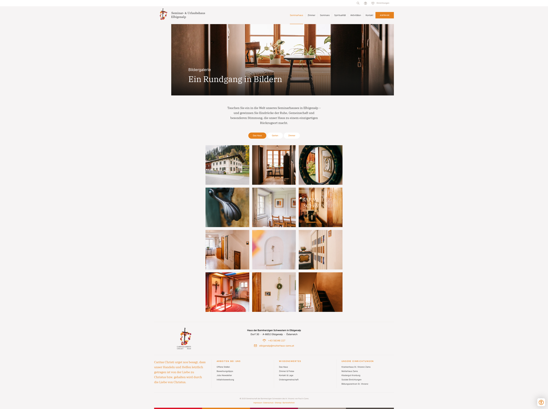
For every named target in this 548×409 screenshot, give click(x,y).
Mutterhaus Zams (350, 371)
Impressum (257, 403)
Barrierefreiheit (289, 403)
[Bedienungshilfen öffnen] (541, 402)
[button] (227, 165)
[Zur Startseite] (183, 15)
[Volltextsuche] (358, 3)
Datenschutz (268, 403)
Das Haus (283, 367)
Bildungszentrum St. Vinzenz (355, 384)
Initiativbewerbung (225, 379)
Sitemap (278, 403)
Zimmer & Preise (286, 371)
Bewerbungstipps (225, 371)
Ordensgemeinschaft (289, 379)
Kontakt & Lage (286, 375)
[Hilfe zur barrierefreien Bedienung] (365, 3)
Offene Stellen (223, 367)
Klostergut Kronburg (351, 375)
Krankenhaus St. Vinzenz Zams (356, 367)
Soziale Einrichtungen (351, 379)
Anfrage (384, 15)
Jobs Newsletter (224, 375)
